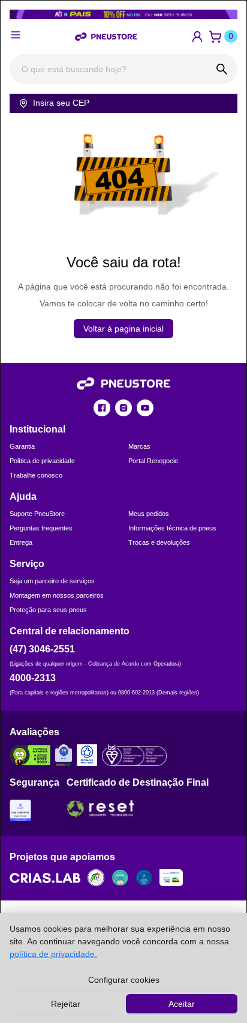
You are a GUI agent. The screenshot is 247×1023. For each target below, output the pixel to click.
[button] (197, 36)
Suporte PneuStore (37, 513)
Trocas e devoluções (159, 542)
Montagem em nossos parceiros (57, 595)
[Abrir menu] (16, 35)
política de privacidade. (53, 954)
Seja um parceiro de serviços (52, 580)
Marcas (139, 446)
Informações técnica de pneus (172, 528)
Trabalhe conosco (36, 475)
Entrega (21, 542)
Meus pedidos (148, 513)
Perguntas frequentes (41, 528)
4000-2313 (33, 678)
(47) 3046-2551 (42, 649)
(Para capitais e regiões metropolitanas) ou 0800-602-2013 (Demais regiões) (104, 693)
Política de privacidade (42, 460)
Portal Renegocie (153, 460)
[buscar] (222, 69)
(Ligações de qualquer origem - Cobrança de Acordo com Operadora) (95, 664)
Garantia (22, 446)
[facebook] (102, 407)
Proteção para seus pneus (48, 609)
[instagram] (123, 407)
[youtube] (145, 407)
